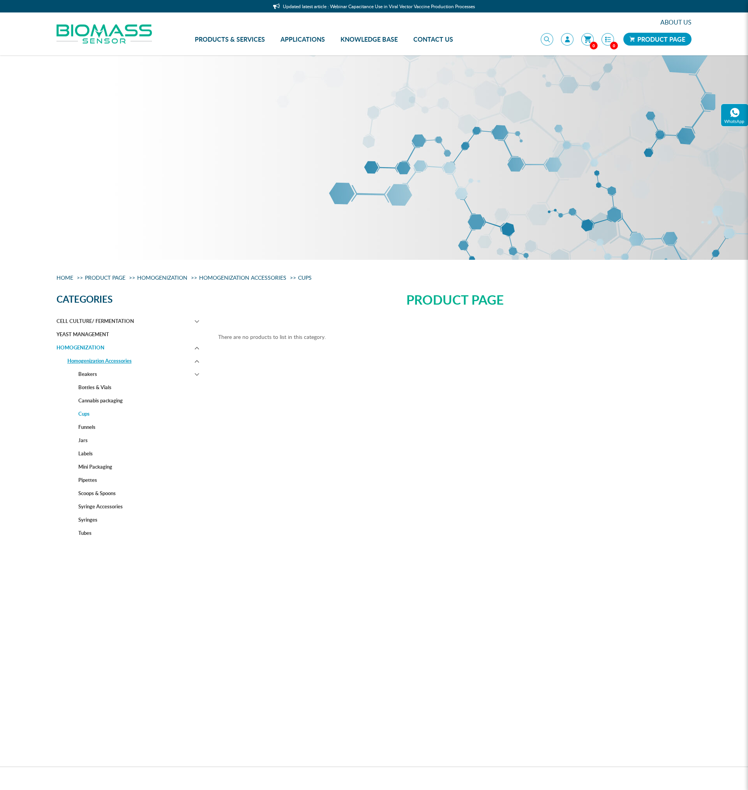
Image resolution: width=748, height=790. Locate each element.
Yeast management (82, 334)
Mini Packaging (95, 466)
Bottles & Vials (94, 387)
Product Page (660, 39)
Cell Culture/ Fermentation (95, 320)
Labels (85, 453)
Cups (305, 277)
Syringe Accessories (100, 506)
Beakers (87, 373)
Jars (83, 440)
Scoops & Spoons (97, 493)
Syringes (87, 519)
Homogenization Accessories (242, 277)
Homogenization (162, 277)
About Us (676, 22)
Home (64, 277)
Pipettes (87, 479)
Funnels (86, 426)
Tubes (85, 532)
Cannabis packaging (100, 400)
